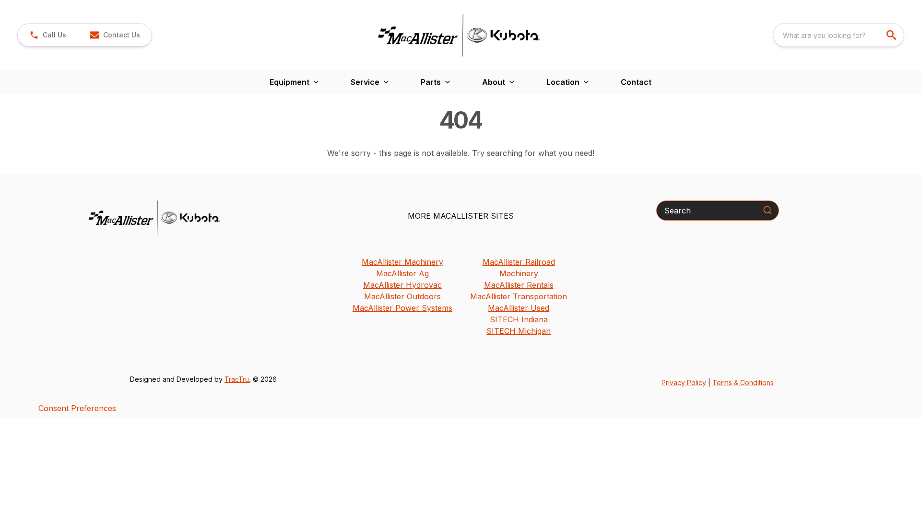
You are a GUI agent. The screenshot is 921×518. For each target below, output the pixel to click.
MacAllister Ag (402, 273)
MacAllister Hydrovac (402, 285)
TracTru (236, 379)
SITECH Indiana (519, 319)
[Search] (767, 210)
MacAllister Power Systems (402, 308)
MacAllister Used (518, 308)
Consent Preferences (77, 408)
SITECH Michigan (518, 331)
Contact (636, 82)
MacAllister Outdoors (402, 296)
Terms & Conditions (743, 382)
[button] (48, 35)
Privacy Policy (683, 382)
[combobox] (838, 35)
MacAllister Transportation (518, 296)
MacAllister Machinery (402, 262)
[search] (892, 35)
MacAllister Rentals (519, 285)
